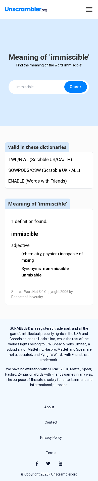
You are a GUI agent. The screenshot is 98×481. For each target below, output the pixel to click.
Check (76, 86)
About (49, 407)
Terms (51, 453)
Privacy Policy (51, 438)
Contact (51, 422)
